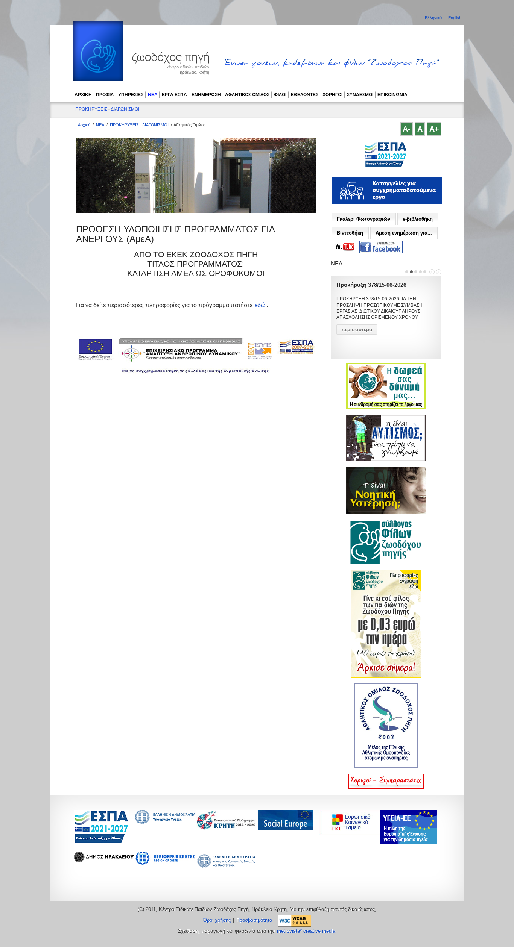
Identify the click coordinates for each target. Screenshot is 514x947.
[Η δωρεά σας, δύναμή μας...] (386, 408)
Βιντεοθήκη (350, 233)
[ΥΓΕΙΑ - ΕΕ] (408, 841)
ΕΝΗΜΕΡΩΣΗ (206, 94)
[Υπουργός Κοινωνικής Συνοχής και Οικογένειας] (226, 867)
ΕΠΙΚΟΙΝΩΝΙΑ (392, 94)
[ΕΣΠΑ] (101, 842)
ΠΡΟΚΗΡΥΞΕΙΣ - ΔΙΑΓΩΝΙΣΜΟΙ (107, 109)
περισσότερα (356, 329)
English (454, 17)
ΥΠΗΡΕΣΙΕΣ (130, 94)
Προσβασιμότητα (254, 920)
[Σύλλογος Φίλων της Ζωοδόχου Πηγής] (386, 563)
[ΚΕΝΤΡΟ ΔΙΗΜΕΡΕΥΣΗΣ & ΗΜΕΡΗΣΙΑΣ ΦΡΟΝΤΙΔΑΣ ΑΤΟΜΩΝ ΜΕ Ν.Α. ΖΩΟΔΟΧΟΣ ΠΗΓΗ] (386, 166)
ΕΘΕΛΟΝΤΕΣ (304, 94)
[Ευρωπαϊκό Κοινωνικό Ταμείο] (351, 833)
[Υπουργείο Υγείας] (165, 822)
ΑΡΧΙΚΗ (83, 94)
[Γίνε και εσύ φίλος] (386, 676)
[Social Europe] (285, 828)
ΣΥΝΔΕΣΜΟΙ (360, 94)
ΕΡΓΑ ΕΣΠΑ (174, 94)
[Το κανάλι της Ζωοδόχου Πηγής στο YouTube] (345, 247)
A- (407, 129)
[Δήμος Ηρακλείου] (104, 860)
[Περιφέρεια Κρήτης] (226, 827)
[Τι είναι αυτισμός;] (386, 460)
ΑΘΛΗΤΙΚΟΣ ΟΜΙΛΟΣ (247, 94)
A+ (434, 129)
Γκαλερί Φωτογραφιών (363, 219)
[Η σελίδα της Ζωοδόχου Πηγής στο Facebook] (381, 247)
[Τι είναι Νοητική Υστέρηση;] (386, 512)
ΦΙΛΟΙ (280, 94)
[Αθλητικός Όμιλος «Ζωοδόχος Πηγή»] (386, 766)
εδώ (260, 305)
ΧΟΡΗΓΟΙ (332, 94)
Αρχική (84, 125)
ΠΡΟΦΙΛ (105, 94)
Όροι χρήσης (217, 920)
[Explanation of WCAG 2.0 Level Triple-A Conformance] (294, 920)
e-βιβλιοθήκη (418, 219)
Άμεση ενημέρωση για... (404, 233)
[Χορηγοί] (386, 787)
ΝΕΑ (153, 94)
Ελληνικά (434, 17)
